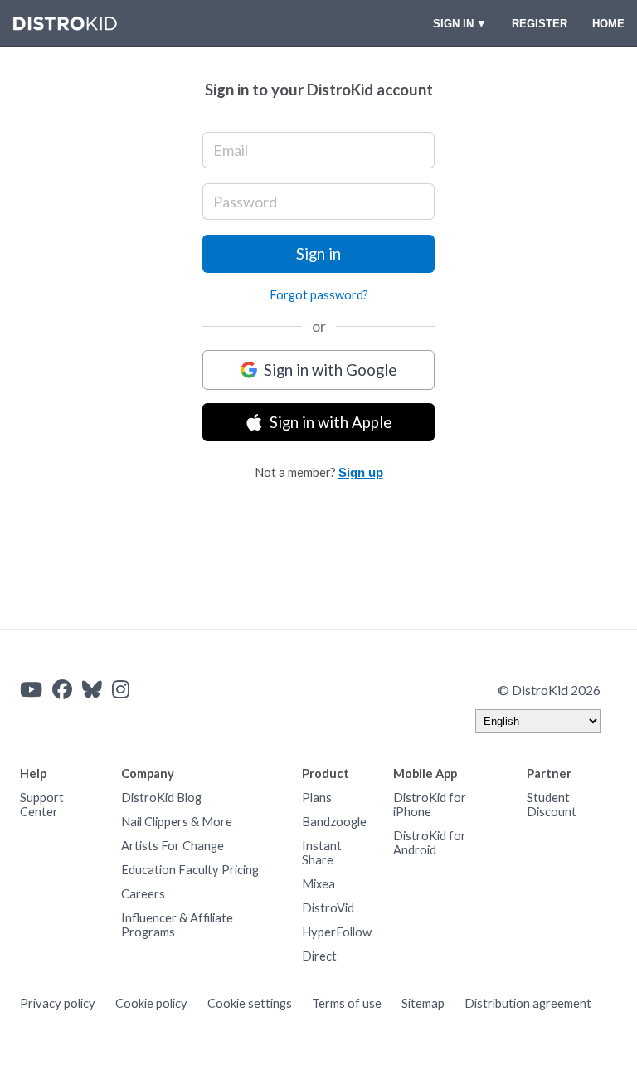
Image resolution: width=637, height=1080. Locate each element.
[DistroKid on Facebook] (62, 689)
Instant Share (322, 853)
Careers (143, 894)
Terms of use (347, 1003)
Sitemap (423, 1003)
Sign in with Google (330, 370)
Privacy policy (57, 1003)
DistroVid (328, 908)
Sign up (360, 472)
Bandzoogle (334, 822)
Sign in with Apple (330, 422)
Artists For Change (172, 846)
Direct (319, 956)
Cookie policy (151, 1003)
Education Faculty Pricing (190, 870)
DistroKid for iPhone (429, 805)
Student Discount (551, 805)
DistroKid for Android (429, 843)
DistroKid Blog (161, 798)
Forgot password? (319, 295)
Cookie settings (249, 1003)
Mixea (318, 884)
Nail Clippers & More (176, 822)
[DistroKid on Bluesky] (92, 689)
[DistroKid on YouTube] (31, 689)
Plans (317, 798)
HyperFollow (337, 932)
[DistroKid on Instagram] (120, 689)
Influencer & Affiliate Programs (177, 925)
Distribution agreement (527, 1003)
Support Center (42, 805)
